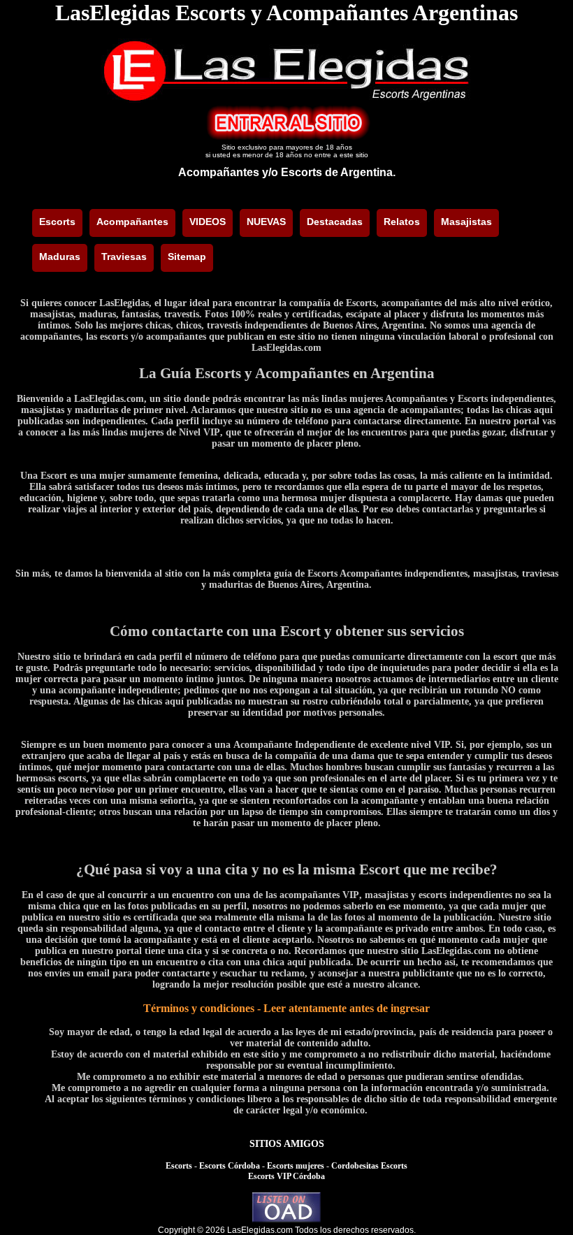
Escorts (179, 1166)
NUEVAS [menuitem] (266, 221)
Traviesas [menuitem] (124, 256)
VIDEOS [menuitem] (207, 221)
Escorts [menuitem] (57, 221)
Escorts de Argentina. (338, 172)
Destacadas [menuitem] (335, 221)
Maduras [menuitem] (59, 256)
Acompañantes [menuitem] (132, 221)
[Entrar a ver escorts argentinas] (286, 137)
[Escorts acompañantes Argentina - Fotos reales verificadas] (286, 99)
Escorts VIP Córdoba (286, 1176)
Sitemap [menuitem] (187, 256)
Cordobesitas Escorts (369, 1166)
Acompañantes (218, 172)
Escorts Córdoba (229, 1166)
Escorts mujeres (295, 1166)
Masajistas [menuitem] (466, 221)
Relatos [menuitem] (402, 221)
